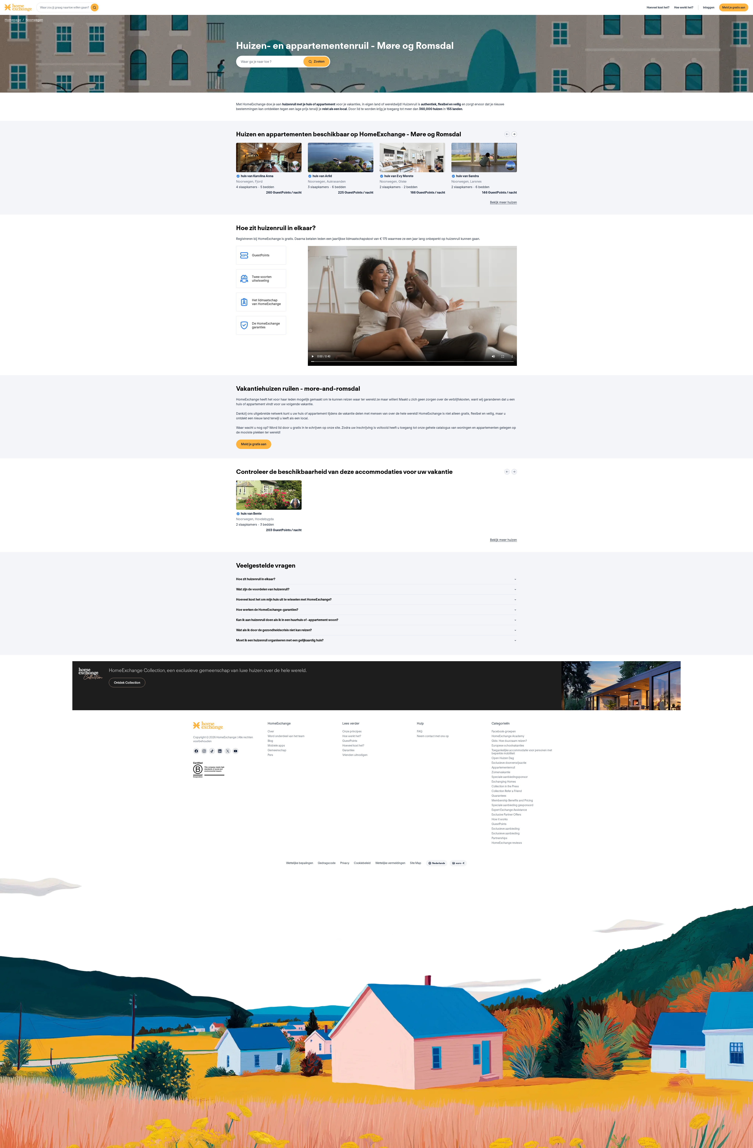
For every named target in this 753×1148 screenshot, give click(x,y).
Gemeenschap (277, 750)
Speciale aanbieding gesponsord (512, 805)
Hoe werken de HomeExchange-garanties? (267, 610)
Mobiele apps (276, 745)
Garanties (348, 750)
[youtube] (235, 751)
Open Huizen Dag (503, 758)
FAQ (419, 731)
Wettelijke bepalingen (299, 863)
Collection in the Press (505, 786)
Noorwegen (34, 20)
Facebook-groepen (504, 731)
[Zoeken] (94, 7)
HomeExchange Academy (508, 736)
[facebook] (196, 751)
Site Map (415, 863)
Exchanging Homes (504, 781)
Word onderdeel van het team (286, 736)
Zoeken (319, 61)
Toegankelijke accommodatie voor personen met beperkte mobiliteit (522, 752)
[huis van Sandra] (484, 169)
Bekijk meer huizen (503, 202)
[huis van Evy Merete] (412, 169)
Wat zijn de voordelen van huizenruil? (262, 589)
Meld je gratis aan (733, 7)
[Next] (514, 134)
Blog (270, 740)
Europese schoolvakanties (508, 745)
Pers (270, 755)
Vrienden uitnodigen (354, 755)
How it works (500, 819)
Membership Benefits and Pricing (512, 800)
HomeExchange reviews (507, 842)
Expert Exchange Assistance (509, 809)
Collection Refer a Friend (507, 791)
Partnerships (499, 838)
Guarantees (499, 795)
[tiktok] (212, 751)
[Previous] (507, 134)
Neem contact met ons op (433, 736)
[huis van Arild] (340, 169)
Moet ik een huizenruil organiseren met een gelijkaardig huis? (280, 640)
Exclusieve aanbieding (506, 828)
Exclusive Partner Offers (506, 814)
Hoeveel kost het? (658, 7)
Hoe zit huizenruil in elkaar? (255, 579)
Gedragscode (327, 863)
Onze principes (352, 731)
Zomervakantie (501, 772)
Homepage (13, 20)
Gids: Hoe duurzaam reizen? (509, 740)
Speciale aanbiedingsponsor (510, 776)
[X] (228, 751)
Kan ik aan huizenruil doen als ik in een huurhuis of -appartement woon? (287, 620)
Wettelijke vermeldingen (390, 863)
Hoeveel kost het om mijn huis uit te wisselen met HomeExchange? (284, 599)
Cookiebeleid (362, 863)
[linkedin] (220, 751)
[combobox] (67, 7)
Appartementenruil (503, 767)
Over (271, 731)
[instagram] (204, 751)
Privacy (344, 863)
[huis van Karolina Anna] (269, 169)
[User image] (295, 166)
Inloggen (708, 7)
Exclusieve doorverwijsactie (509, 762)
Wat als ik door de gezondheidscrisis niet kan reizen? (274, 630)
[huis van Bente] (269, 506)
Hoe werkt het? (683, 7)
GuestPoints (349, 740)
